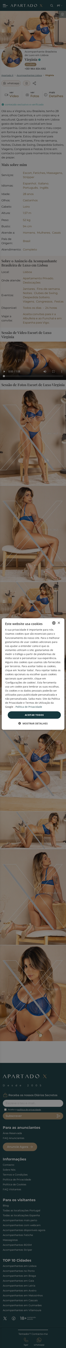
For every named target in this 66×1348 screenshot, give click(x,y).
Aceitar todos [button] (34, 715)
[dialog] (33, 674)
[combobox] (54, 623)
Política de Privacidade (28, 706)
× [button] (58, 622)
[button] (33, 723)
